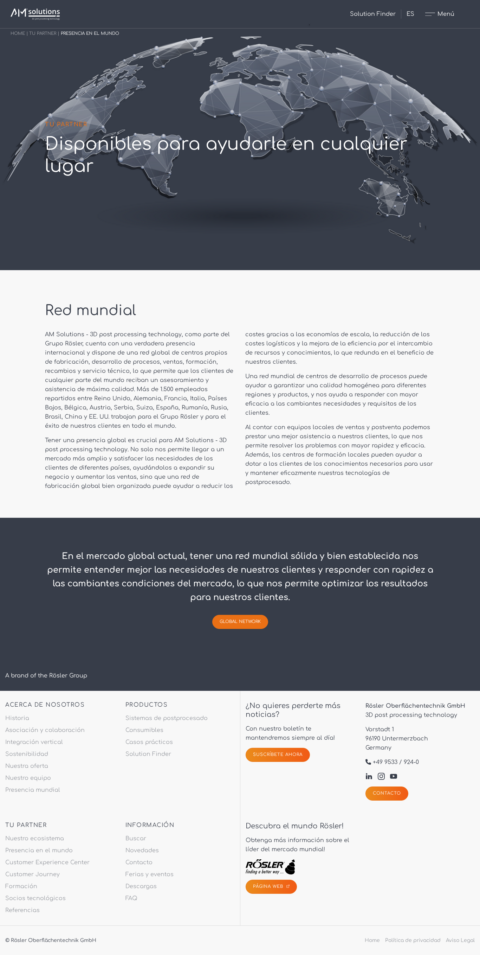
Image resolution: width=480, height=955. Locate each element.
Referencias (22, 910)
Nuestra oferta (26, 766)
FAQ (131, 898)
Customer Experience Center (47, 862)
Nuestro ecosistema (34, 838)
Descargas (141, 886)
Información (150, 825)
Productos (146, 705)
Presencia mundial (32, 790)
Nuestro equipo (28, 778)
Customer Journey (32, 874)
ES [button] (410, 14)
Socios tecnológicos (35, 898)
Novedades (142, 850)
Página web (269, 886)
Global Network (240, 621)
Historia (17, 718)
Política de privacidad (413, 940)
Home (18, 33)
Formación (21, 886)
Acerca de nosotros (45, 705)
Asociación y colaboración (45, 730)
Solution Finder (373, 14)
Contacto (387, 793)
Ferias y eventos (149, 874)
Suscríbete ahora (278, 754)
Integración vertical (34, 742)
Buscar (135, 838)
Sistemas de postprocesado (166, 718)
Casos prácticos (149, 742)
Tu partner (42, 33)
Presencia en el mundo (39, 850)
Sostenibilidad (26, 754)
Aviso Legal (460, 940)
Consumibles (144, 730)
